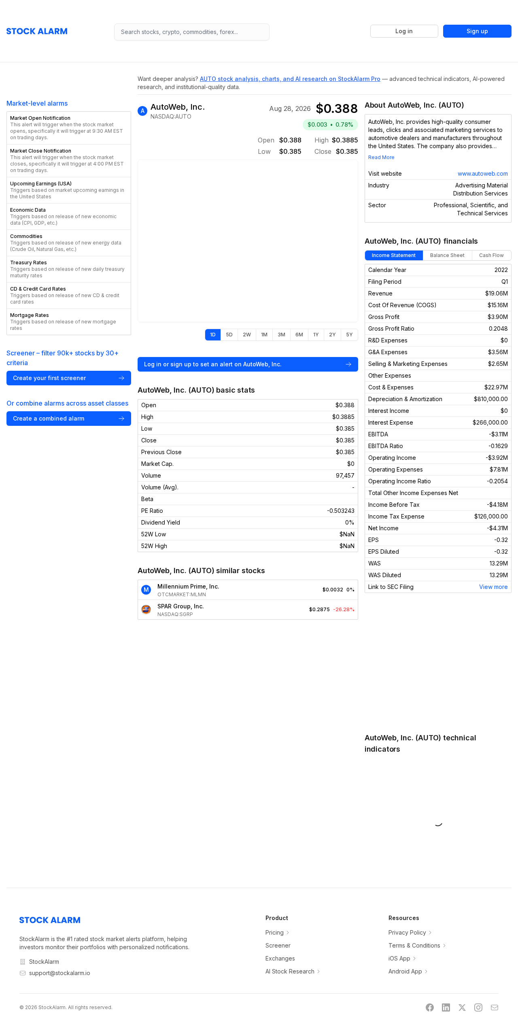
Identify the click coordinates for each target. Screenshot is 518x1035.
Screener (278, 945)
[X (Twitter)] (462, 1007)
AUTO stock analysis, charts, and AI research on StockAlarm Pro (290, 78)
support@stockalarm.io (59, 972)
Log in (404, 31)
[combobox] (192, 31)
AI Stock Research (289, 971)
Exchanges (280, 958)
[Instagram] (478, 1007)
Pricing (274, 932)
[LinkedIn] (446, 1007)
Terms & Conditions (414, 945)
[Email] (494, 1007)
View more (493, 586)
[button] (69, 128)
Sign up (477, 31)
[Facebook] (430, 1007)
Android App (405, 971)
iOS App (399, 958)
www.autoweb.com (483, 173)
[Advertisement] (438, 662)
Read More (381, 157)
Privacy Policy (407, 932)
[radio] (213, 334)
